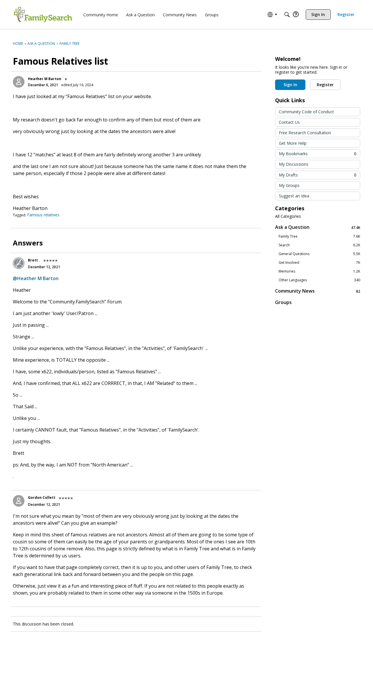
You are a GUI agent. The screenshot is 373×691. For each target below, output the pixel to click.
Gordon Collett (41, 497)
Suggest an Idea (294, 196)
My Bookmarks (317, 153)
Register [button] (325, 84)
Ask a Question (317, 227)
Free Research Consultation (305, 132)
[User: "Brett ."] (18, 263)
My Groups (289, 185)
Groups (283, 302)
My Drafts (317, 175)
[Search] (287, 14)
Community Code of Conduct (306, 111)
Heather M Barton (44, 78)
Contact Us (289, 122)
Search (319, 245)
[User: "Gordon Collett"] (18, 501)
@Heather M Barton (36, 278)
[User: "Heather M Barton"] (18, 82)
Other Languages (319, 280)
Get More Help (293, 143)
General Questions (319, 254)
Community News (317, 291)
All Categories (288, 216)
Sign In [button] (290, 84)
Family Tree (319, 236)
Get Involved (319, 262)
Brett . (34, 260)
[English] (43, 14)
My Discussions (293, 164)
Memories (319, 271)
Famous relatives (43, 215)
